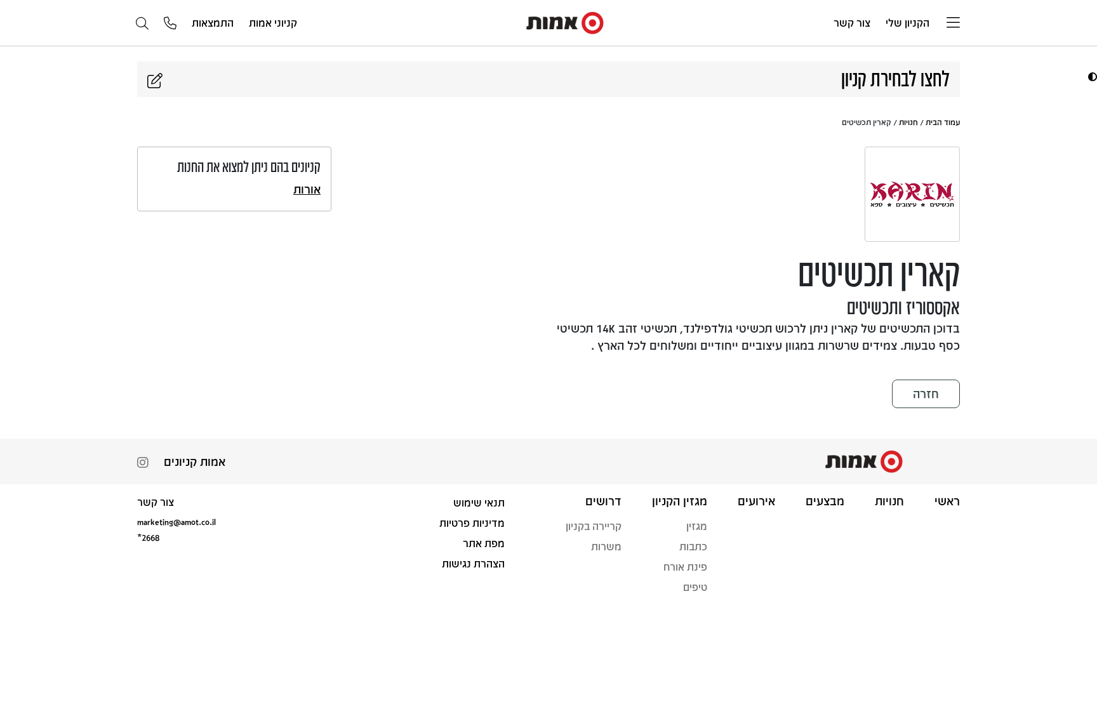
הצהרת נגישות (473, 563)
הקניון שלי (907, 23)
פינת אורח (685, 566)
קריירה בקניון (594, 526)
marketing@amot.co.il (176, 521)
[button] (1091, 76)
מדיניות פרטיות (472, 523)
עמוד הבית (943, 121)
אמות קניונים (194, 461)
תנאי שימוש (479, 502)
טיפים (695, 587)
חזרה (926, 394)
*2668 (148, 537)
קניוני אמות (273, 23)
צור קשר (852, 23)
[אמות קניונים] (565, 22)
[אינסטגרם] (143, 463)
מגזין (696, 526)
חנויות (908, 121)
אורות (307, 189)
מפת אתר (484, 543)
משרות (606, 546)
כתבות (693, 546)
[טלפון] (170, 24)
